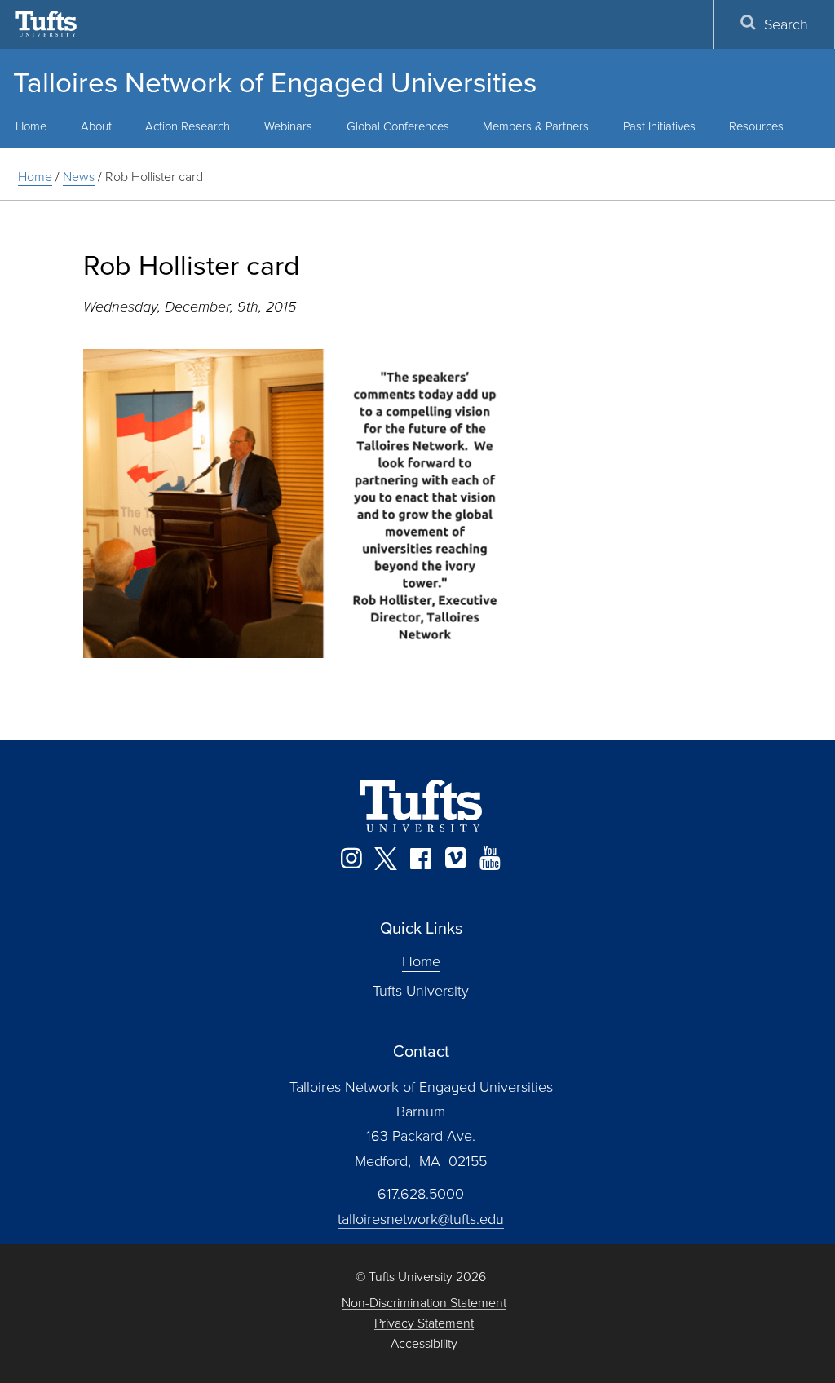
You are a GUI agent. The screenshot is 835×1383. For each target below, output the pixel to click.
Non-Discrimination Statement (424, 1303)
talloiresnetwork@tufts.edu (421, 1218)
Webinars (288, 126)
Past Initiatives (659, 126)
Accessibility (424, 1343)
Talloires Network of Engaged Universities (275, 81)
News (79, 176)
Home (35, 176)
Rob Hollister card (154, 176)
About (96, 126)
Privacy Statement (424, 1323)
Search (786, 23)
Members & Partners (536, 126)
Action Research (187, 126)
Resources (756, 126)
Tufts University (421, 990)
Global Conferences (398, 126)
